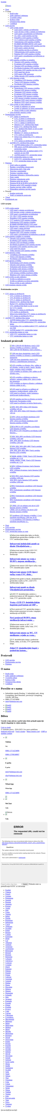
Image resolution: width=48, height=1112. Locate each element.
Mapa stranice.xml (33, 731)
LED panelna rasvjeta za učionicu (26, 50)
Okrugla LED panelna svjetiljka (25, 62)
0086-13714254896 (12, 751)
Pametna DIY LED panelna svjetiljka (27, 54)
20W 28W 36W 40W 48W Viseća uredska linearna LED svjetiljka (25, 451)
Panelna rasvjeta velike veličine (21, 187)
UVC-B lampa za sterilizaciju (24, 121)
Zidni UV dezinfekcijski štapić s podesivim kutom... (24, 649)
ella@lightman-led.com (13, 776)
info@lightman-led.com (13, 701)
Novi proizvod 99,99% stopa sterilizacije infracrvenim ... (23, 618)
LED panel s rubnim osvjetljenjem (26, 30)
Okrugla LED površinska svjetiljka (26, 66)
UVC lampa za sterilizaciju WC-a (26, 141)
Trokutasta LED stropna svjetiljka (26, 92)
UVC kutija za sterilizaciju (23, 135)
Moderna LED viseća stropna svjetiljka (28, 100)
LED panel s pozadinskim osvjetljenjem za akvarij (27, 234)
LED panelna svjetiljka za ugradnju (22, 60)
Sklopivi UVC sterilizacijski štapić (26, 125)
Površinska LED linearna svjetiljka (26, 84)
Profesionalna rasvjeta (13, 114)
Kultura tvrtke (15, 20)
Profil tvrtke (14, 13)
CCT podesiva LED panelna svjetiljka (27, 40)
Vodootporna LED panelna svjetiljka (27, 42)
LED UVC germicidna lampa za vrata (27, 159)
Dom (7, 9)
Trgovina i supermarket (18, 171)
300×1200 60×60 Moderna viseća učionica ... (26, 350)
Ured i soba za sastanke (18, 165)
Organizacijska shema (17, 22)
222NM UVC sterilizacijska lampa (22, 143)
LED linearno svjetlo (17, 78)
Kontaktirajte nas (11, 199)
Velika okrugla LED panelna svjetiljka (27, 76)
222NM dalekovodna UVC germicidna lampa (30, 145)
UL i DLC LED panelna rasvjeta (25, 36)
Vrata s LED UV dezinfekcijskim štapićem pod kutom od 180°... (25, 603)
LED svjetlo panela (16, 28)
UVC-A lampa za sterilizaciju (24, 118)
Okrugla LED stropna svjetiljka (25, 90)
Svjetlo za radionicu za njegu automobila (28, 108)
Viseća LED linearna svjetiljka (25, 82)
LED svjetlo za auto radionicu (20, 104)
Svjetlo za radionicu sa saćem (24, 106)
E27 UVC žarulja (20, 131)
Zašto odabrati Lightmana (19, 15)
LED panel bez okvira (22, 72)
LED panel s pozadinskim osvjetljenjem (28, 34)
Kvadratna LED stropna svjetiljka (26, 94)
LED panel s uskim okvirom (24, 48)
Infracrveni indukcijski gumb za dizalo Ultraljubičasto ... (24, 544)
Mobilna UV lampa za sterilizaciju (26, 133)
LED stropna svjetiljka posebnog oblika (28, 98)
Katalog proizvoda (16, 193)
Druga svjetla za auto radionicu (25, 110)
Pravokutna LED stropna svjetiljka (26, 96)
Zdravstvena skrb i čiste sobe (20, 169)
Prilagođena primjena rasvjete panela (23, 189)
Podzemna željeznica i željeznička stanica (24, 175)
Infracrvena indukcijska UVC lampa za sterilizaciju (28, 314)
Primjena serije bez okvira (19, 181)
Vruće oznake (20, 731)
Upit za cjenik (6, 727)
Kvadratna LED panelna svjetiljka (26, 64)
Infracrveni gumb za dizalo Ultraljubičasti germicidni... (22, 588)
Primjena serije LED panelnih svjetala (23, 185)
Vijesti (7, 197)
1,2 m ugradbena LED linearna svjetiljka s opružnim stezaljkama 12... (25, 521)
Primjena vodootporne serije (20, 179)
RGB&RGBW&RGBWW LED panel (28, 44)
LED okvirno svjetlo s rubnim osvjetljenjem (29, 32)
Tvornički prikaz (16, 18)
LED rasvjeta (10, 26)
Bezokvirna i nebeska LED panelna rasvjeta (29, 46)
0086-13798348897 (12, 754)
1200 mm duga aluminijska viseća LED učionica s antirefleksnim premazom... (24, 361)
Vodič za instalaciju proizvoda (20, 195)
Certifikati (13, 24)
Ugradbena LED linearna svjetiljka (26, 80)
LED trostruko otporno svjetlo (20, 112)
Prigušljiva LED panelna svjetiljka (26, 38)
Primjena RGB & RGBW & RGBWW (23, 183)
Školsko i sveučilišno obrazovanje (22, 167)
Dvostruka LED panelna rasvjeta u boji (28, 70)
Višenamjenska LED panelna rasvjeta (27, 52)
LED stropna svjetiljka (18, 86)
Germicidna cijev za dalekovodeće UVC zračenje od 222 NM (28, 152)
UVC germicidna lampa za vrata (21, 157)
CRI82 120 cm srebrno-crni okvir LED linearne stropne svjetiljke (23, 511)
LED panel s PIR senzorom (24, 74)
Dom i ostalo (14, 177)
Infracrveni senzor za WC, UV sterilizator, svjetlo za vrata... (24, 634)
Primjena (8, 163)
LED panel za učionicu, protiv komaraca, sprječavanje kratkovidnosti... (24, 394)
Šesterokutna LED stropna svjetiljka (27, 88)
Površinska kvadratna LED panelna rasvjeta (29, 68)
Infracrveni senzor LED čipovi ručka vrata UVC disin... (24, 573)
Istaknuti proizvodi (7, 731)
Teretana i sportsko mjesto (19, 173)
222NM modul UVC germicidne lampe (28, 155)
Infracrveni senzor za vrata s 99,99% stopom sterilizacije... (23, 560)
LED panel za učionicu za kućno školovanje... (26, 403)
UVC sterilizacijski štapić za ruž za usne (28, 129)
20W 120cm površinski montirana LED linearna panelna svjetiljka (24, 422)
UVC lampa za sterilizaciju (19, 116)
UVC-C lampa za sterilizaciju (24, 123)
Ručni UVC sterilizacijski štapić (25, 127)
